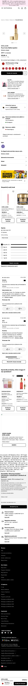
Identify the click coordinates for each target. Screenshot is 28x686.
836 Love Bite (9, 469)
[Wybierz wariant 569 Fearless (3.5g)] (19, 68)
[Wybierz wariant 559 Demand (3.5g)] (13, 68)
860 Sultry (16, 469)
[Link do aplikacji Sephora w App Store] (15, 640)
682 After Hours (4, 464)
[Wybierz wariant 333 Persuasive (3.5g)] (3, 68)
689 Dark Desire (20, 464)
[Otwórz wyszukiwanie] (19, 8)
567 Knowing (15, 456)
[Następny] (24, 33)
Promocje (16, 645)
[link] (14, 263)
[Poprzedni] (3, 33)
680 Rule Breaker (12, 463)
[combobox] (14, 237)
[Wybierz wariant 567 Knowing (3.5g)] (16, 68)
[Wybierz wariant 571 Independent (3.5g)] (22, 68)
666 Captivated (9, 461)
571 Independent (5, 458)
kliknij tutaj (15, 644)
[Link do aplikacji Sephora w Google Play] (6, 640)
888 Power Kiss (11, 471)
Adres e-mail (4, 497)
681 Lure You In (23, 463)
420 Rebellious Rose (14, 455)
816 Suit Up (17, 468)
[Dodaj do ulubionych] (13, 191)
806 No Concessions (21, 466)
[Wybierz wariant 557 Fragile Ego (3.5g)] (9, 68)
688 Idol (12, 464)
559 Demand (7, 456)
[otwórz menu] (2, 8)
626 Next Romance (16, 459)
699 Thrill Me (10, 466)
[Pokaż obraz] (13, 32)
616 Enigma (6, 459)
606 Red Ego (15, 458)
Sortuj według (4, 235)
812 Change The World (6, 468)
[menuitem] (22, 8)
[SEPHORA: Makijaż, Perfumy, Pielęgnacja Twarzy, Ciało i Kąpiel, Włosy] (8, 8)
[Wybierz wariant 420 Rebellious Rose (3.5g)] (6, 68)
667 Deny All (18, 461)
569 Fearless (24, 456)
